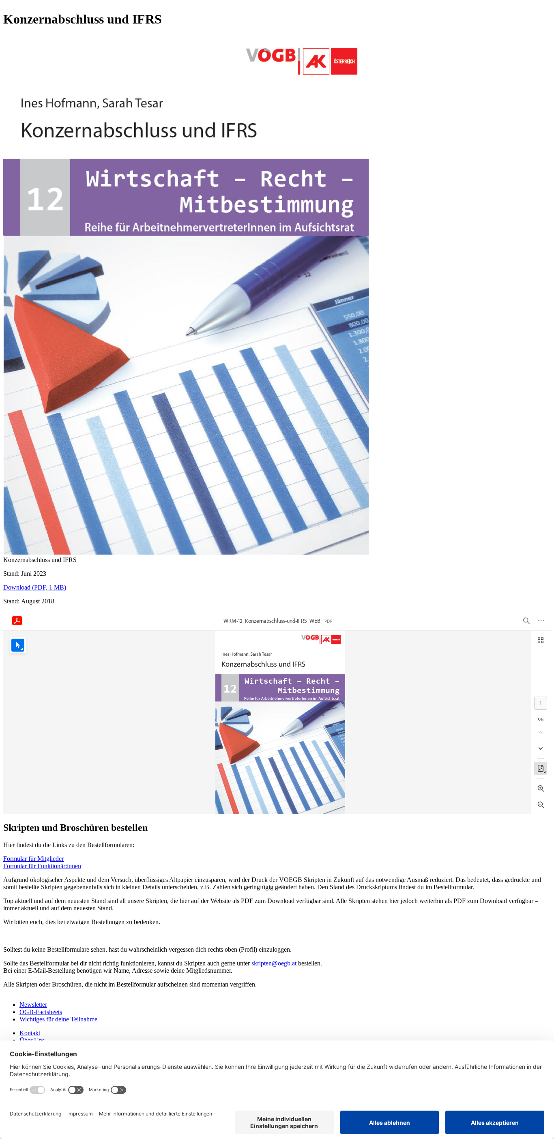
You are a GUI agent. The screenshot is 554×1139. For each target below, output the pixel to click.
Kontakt (29, 1033)
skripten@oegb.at (273, 963)
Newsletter (33, 1004)
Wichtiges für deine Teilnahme (58, 1019)
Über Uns (32, 1040)
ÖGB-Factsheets (40, 1011)
